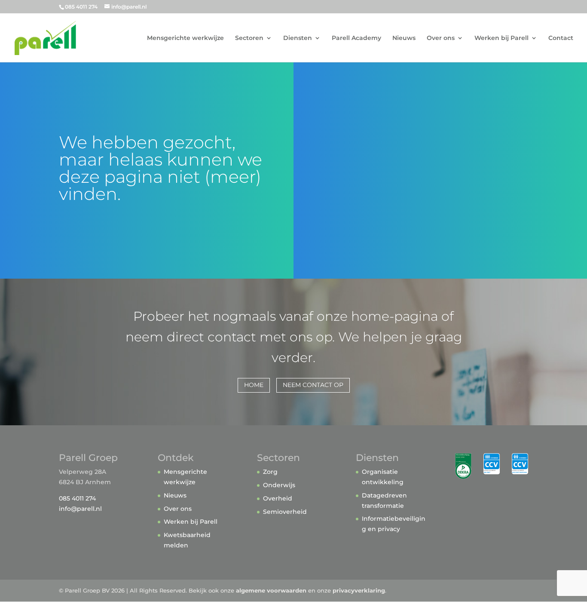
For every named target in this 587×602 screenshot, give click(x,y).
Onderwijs (279, 485)
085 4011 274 (77, 498)
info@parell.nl (80, 509)
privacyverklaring (359, 590)
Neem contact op (313, 385)
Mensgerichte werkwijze (185, 38)
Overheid (277, 498)
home (253, 385)
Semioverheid (285, 512)
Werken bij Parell (501, 38)
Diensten (297, 38)
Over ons (441, 38)
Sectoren (249, 38)
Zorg (270, 472)
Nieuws (404, 38)
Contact (560, 38)
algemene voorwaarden (271, 590)
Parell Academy (356, 38)
